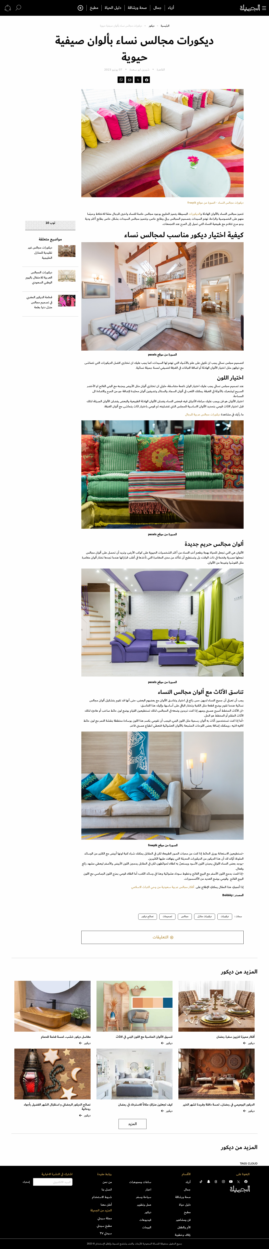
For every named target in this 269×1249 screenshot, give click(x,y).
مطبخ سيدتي (104, 1225)
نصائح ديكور (148, 916)
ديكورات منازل (205, 916)
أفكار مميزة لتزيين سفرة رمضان (235, 1037)
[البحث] (18, 7)
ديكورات (225, 916)
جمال (157, 8)
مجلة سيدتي (104, 1218)
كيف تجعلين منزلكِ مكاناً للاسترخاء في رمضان (145, 1104)
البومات (146, 1227)
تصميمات (167, 916)
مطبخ (94, 8)
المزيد (132, 1124)
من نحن (107, 1182)
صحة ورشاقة (137, 8)
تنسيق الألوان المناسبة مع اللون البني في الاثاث (144, 1037)
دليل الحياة (113, 8)
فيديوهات (145, 1219)
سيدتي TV (106, 1233)
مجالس (184, 916)
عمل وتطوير (144, 1204)
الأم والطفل (184, 1227)
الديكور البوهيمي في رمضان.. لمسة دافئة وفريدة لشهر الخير (219, 1104)
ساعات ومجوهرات (140, 1182)
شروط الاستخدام (102, 1197)
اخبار (148, 1189)
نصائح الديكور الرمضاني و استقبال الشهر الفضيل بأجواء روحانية (57, 1107)
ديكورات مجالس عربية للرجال (202, 414)
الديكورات (194, 213)
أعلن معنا (106, 1204)
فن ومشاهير (183, 1219)
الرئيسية (165, 25)
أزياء (171, 8)
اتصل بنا (107, 1189)
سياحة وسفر (143, 1197)
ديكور (151, 25)
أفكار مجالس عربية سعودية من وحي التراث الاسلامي (163, 887)
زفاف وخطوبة (183, 1234)
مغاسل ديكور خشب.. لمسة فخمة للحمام (66, 1037)
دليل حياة (185, 1204)
